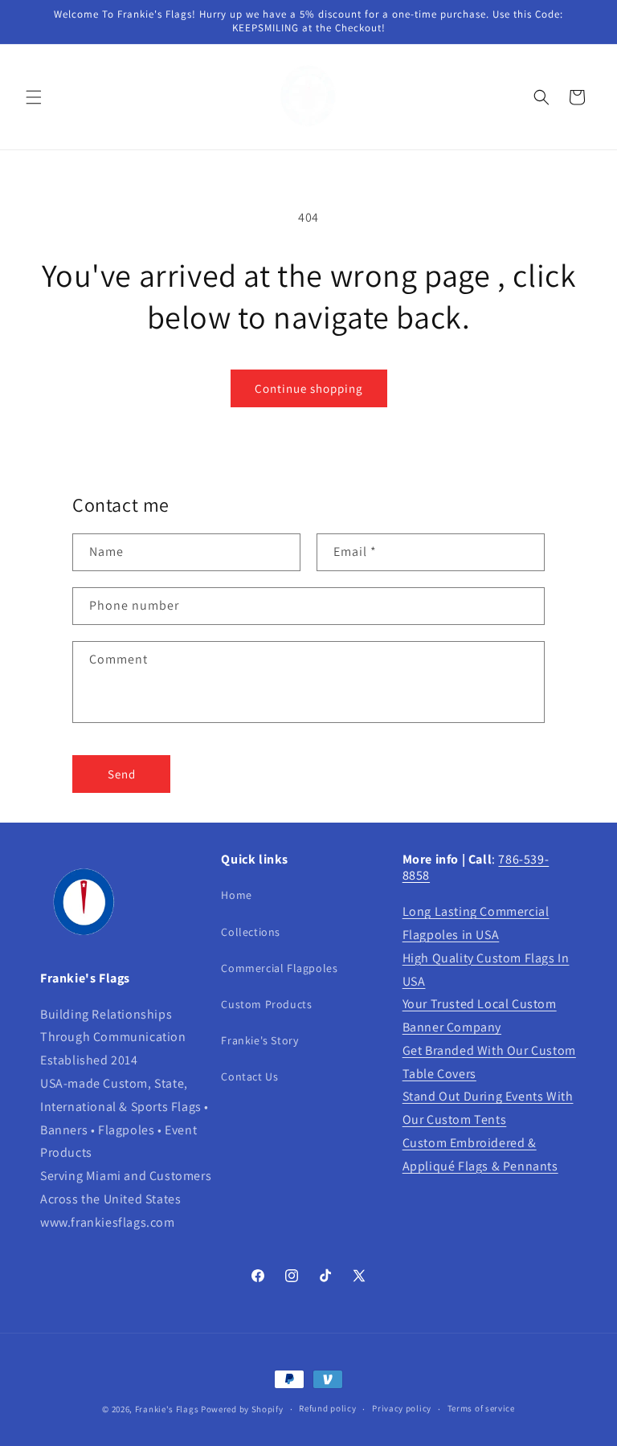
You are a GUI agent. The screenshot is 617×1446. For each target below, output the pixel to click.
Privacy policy (401, 1408)
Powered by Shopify (242, 1409)
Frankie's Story (259, 1040)
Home (236, 895)
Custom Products (266, 1004)
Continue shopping (309, 388)
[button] (33, 97)
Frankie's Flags (167, 1409)
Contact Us (249, 1076)
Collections (250, 932)
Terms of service (481, 1408)
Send (122, 774)
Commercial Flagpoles (279, 968)
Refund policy (327, 1408)
